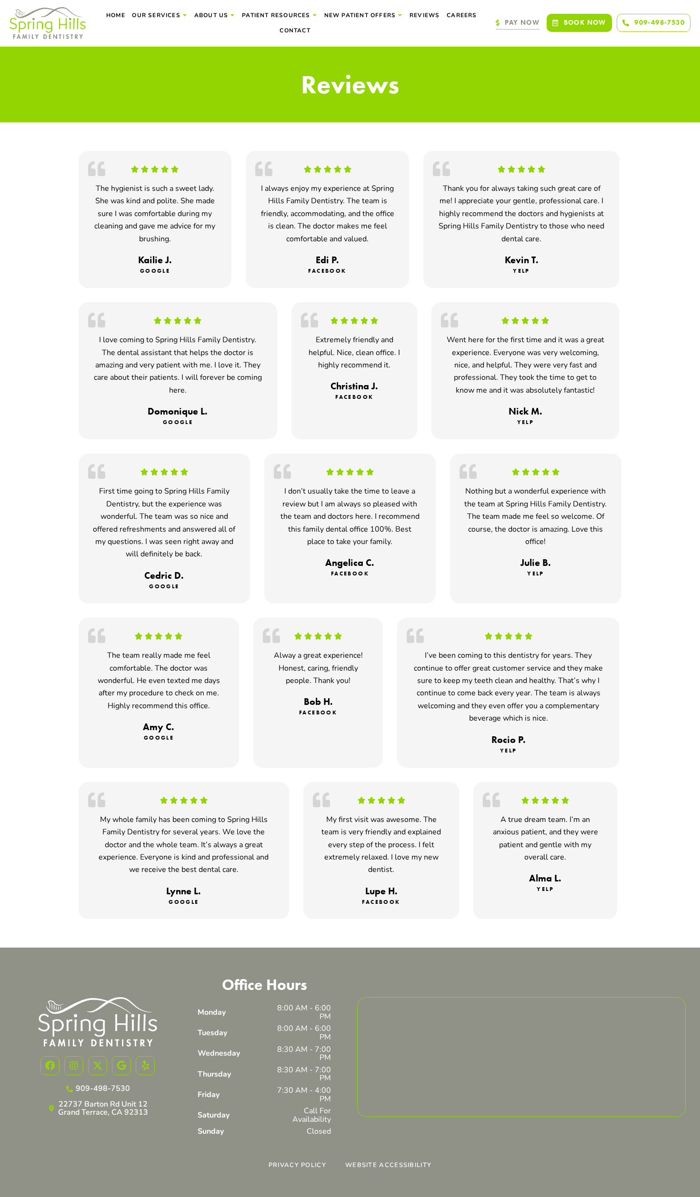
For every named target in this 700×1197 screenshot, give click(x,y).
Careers (462, 15)
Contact (295, 30)
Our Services (156, 15)
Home (115, 15)
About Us (211, 15)
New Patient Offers (360, 15)
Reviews (425, 15)
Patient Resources (276, 15)
